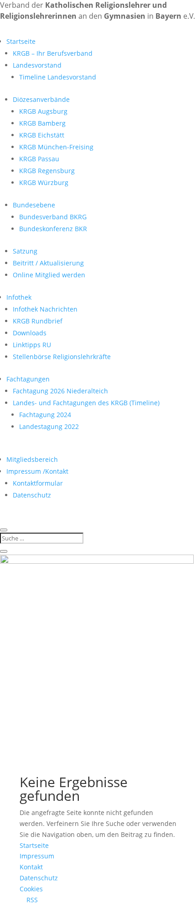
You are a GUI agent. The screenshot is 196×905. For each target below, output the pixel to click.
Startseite (21, 41)
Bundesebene (34, 205)
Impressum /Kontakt (37, 471)
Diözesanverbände (41, 99)
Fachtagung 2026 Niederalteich (60, 390)
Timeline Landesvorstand (57, 77)
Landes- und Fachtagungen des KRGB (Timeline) (86, 402)
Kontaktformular (38, 483)
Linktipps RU (32, 344)
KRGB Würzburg (43, 182)
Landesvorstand (37, 65)
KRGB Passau (39, 158)
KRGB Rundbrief (37, 321)
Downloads (29, 332)
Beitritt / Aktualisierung (48, 263)
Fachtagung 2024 (45, 414)
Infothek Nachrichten (45, 309)
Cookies (31, 888)
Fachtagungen (28, 379)
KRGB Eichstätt (41, 135)
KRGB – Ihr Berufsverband (53, 53)
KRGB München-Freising (56, 147)
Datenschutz (32, 495)
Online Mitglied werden (49, 274)
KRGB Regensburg (47, 170)
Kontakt (31, 867)
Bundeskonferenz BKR (53, 228)
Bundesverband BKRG (53, 216)
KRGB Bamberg (42, 123)
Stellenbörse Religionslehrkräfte (62, 356)
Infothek (18, 297)
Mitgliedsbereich (32, 459)
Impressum (37, 856)
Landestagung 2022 (49, 426)
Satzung (25, 251)
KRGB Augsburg (43, 111)
